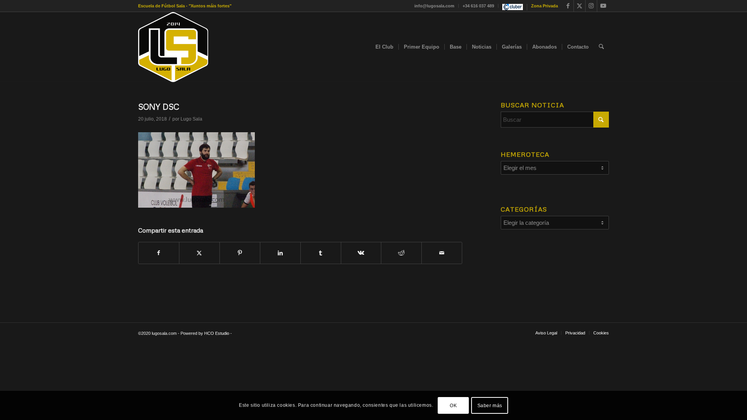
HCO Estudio (216, 333)
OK (453, 405)
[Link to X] (579, 6)
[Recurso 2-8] (173, 47)
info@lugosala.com (434, 6)
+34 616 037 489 (478, 6)
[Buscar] (601, 47)
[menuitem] (434, 6)
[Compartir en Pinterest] (240, 253)
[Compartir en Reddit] (401, 253)
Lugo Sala (191, 119)
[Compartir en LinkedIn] (280, 253)
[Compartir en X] (199, 253)
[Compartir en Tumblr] (321, 253)
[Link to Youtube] (603, 6)
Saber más (489, 405)
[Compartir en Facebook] (159, 253)
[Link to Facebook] (567, 6)
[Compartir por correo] (442, 253)
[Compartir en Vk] (361, 253)
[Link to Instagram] (591, 6)
